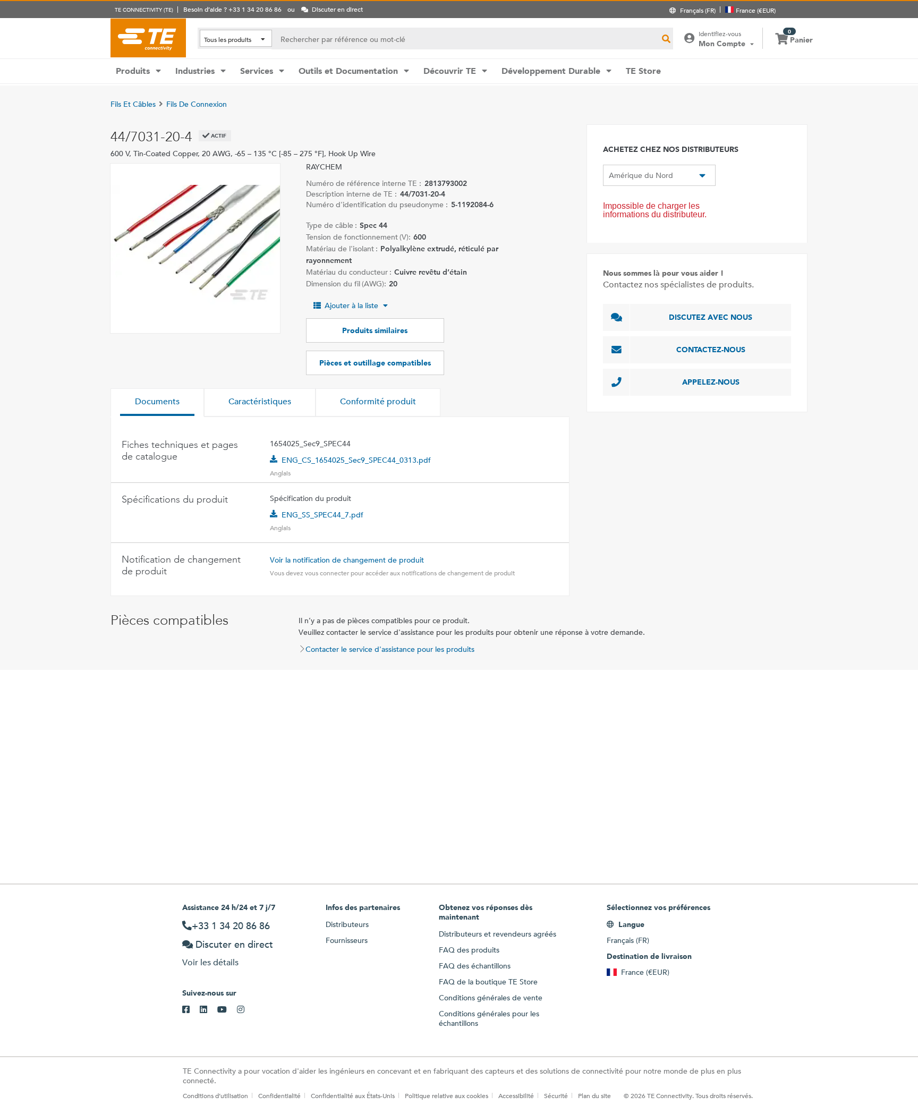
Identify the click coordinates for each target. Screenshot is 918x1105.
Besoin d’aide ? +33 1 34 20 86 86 (232, 9)
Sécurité (556, 1095)
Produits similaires (374, 330)
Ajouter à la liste (351, 305)
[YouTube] (227, 1010)
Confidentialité (279, 1095)
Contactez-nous (710, 349)
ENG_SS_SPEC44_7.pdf (322, 515)
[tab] (157, 402)
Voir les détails (210, 962)
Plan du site (594, 1095)
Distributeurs (347, 924)
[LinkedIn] (208, 1010)
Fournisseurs (347, 940)
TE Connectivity (148, 37)
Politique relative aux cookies (446, 1095)
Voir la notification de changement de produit (347, 560)
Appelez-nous (711, 382)
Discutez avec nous (710, 317)
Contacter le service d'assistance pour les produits (389, 649)
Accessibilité (516, 1095)
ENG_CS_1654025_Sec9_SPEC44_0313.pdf (356, 460)
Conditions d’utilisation (215, 1095)
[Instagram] (245, 1010)
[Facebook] (191, 1010)
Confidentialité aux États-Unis (353, 1095)
